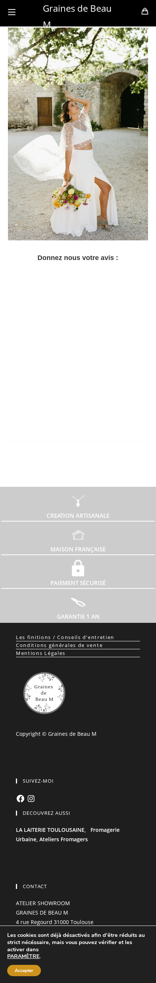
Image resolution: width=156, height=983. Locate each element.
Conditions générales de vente (59, 645)
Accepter (24, 971)
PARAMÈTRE (23, 956)
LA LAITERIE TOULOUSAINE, (51, 829)
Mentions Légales (41, 653)
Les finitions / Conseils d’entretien (65, 637)
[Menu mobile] (12, 12)
